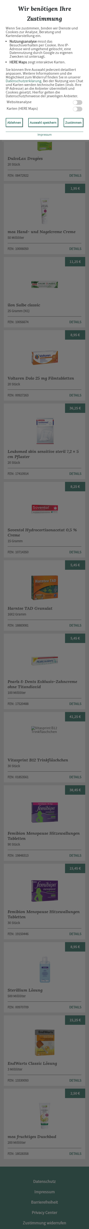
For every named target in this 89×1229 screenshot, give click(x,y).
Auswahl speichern (43, 122)
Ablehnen (14, 122)
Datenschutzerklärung (23, 81)
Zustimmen (73, 122)
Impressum (44, 135)
